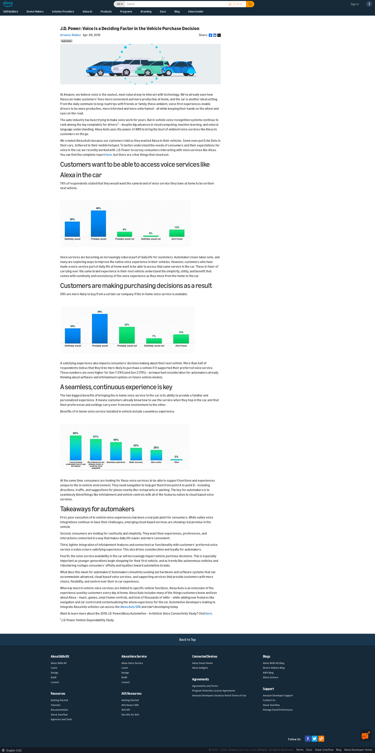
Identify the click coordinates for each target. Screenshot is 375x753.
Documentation (59, 709)
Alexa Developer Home (358, 749)
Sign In (355, 4)
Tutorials (55, 705)
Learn (54, 667)
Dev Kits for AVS (130, 714)
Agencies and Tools (61, 719)
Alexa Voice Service (132, 663)
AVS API (125, 709)
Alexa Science (270, 677)
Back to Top (187, 639)
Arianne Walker (70, 35)
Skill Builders (10, 11)
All (118, 4)
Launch (55, 682)
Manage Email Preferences (278, 709)
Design (54, 672)
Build (53, 677)
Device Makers (35, 11)
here (108, 155)
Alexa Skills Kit (59, 663)
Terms (300, 749)
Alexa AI (87, 11)
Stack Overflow (59, 714)
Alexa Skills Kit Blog (273, 663)
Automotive (67, 41)
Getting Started (59, 700)
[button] (13, 750)
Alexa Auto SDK (131, 607)
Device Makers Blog (274, 667)
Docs (309, 749)
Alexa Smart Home (202, 663)
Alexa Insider (196, 11)
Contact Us (269, 700)
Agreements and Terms (205, 685)
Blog (177, 11)
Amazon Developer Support (278, 695)
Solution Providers (63, 11)
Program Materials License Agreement (213, 690)
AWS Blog (268, 672)
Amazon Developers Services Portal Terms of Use (219, 695)
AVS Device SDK (130, 705)
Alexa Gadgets (200, 667)
